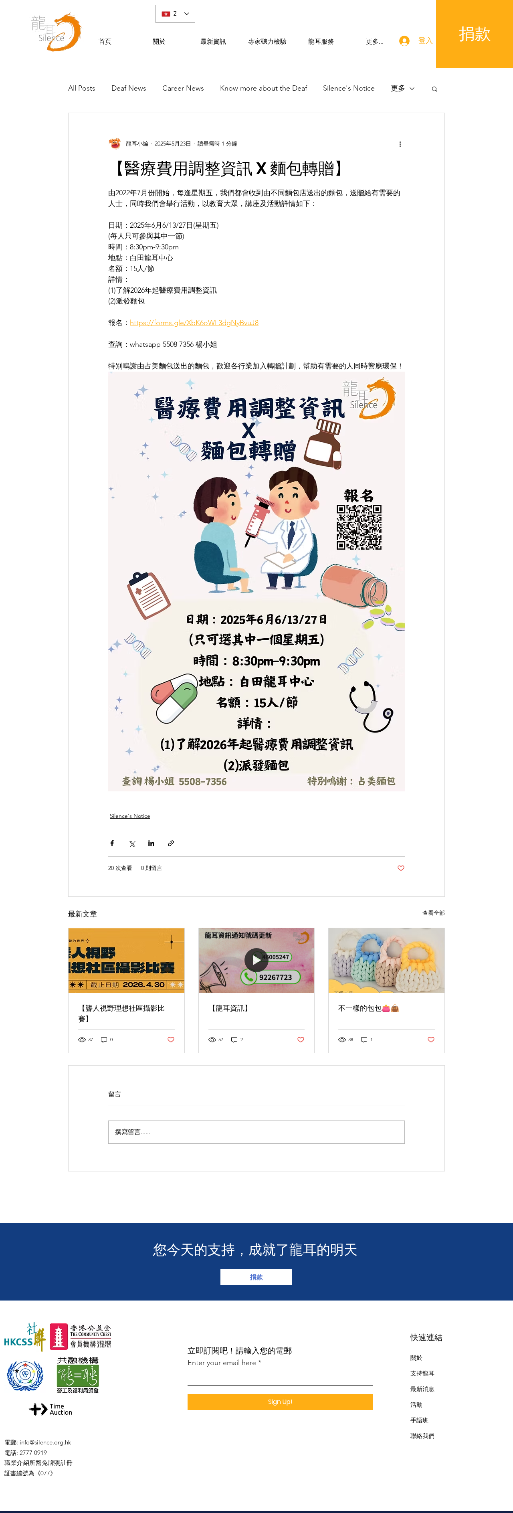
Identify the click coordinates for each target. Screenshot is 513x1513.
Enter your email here (222, 1362)
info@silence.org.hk (45, 1442)
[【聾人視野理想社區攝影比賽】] (126, 960)
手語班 (419, 1420)
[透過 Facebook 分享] (112, 843)
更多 (398, 88)
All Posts (81, 88)
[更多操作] (400, 143)
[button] (434, 88)
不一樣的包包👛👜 (368, 1008)
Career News (183, 88)
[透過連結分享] (171, 843)
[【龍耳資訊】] (257, 960)
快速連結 (426, 1337)
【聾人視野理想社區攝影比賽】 (121, 1013)
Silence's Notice (349, 88)
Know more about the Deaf (263, 88)
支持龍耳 (422, 1373)
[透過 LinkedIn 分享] (151, 843)
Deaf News (128, 88)
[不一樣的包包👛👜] (386, 960)
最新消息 (422, 1389)
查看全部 (433, 912)
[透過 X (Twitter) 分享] (131, 843)
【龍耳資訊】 (230, 1008)
